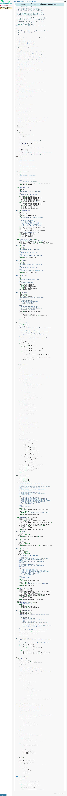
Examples (26, 1)
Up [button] (6, 3)
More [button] (35, 1)
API (23, 1)
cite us (5, 7)
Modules (31, 1)
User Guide (19, 1)
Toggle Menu (3, 795)
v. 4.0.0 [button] (14, 1)
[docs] (17, 156)
